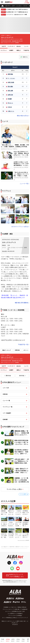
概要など (19, 50)
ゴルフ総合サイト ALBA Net (7, 546)
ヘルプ (19, 617)
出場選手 (11, 50)
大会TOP (4, 46)
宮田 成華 (10, 90)
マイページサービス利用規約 (15, 615)
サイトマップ (25, 617)
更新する (25, 57)
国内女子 (18, 546)
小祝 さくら (11, 111)
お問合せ (14, 617)
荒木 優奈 (10, 86)
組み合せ (19, 46)
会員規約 (24, 609)
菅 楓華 (10, 99)
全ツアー (8, 5)
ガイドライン (8, 611)
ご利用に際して (17, 609)
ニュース (26, 46)
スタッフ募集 (17, 607)
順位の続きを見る (22, 115)
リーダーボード (11, 46)
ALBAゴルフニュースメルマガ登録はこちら (16, 575)
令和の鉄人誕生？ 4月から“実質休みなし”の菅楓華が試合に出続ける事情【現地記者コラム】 (21, 463)
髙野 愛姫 (10, 74)
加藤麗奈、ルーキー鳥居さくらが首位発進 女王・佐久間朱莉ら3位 (21, 480)
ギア (13, 5)
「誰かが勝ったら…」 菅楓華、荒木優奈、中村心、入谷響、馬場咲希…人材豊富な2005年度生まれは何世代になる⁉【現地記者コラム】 (15, 146)
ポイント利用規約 (6, 617)
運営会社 (24, 607)
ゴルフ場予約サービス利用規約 (15, 613)
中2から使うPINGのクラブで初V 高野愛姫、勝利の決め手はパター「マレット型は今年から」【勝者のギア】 (21, 155)
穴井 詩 (10, 107)
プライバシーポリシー (8, 609)
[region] (15, 6)
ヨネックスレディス (9, 242)
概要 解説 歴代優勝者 (21, 302)
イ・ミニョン (11, 78)
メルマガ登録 (26, 2)
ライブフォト (4, 50)
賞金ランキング (6, 350)
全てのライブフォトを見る (20, 226)
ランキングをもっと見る (14, 489)
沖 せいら (10, 103)
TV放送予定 (26, 50)
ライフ (25, 5)
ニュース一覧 (24, 183)
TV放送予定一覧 (23, 344)
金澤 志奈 (10, 94)
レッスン (19, 5)
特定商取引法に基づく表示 (18, 611)
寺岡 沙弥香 (11, 82)
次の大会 (21, 375)
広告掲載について (8, 607)
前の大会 (8, 375)
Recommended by (21, 540)
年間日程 (17, 350)
